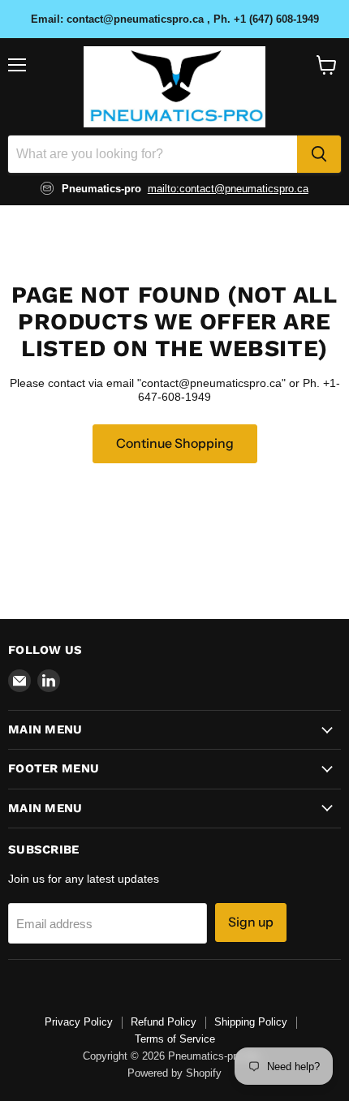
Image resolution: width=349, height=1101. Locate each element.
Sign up (251, 922)
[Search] (319, 154)
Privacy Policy (79, 1022)
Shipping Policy (250, 1022)
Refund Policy (163, 1022)
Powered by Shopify (174, 1073)
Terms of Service (175, 1039)
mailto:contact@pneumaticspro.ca (228, 189)
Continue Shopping (175, 443)
